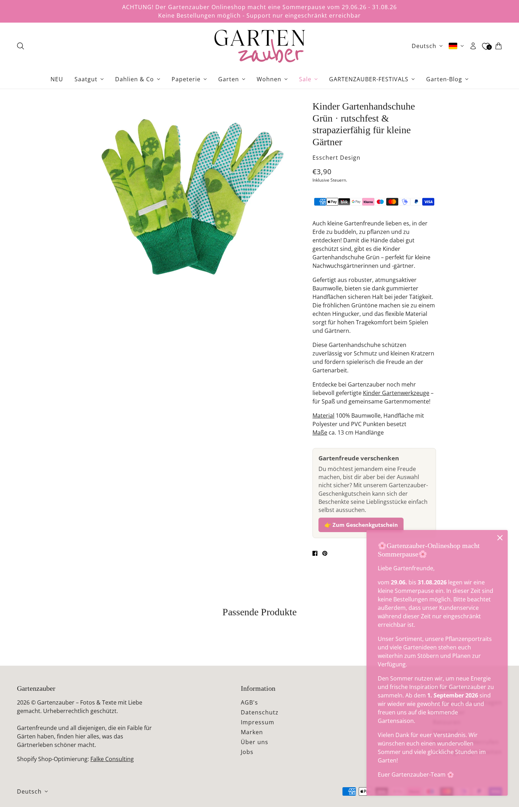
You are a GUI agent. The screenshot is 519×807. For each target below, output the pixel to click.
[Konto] (473, 45)
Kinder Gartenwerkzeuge (396, 393)
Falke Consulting (112, 759)
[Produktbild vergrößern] (192, 198)
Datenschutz (260, 712)
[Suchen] (20, 45)
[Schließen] (499, 537)
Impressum (257, 722)
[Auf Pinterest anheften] (325, 553)
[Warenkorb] (498, 45)
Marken (252, 732)
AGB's (249, 702)
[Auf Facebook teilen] (315, 553)
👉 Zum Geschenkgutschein (361, 524)
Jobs (247, 752)
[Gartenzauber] (259, 46)
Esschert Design (336, 157)
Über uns (254, 742)
